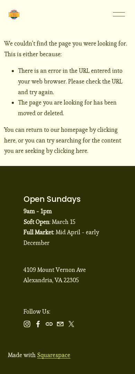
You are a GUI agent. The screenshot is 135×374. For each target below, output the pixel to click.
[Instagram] (27, 324)
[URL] (49, 324)
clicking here (70, 151)
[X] (71, 324)
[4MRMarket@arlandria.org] (60, 324)
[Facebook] (38, 324)
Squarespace (53, 355)
